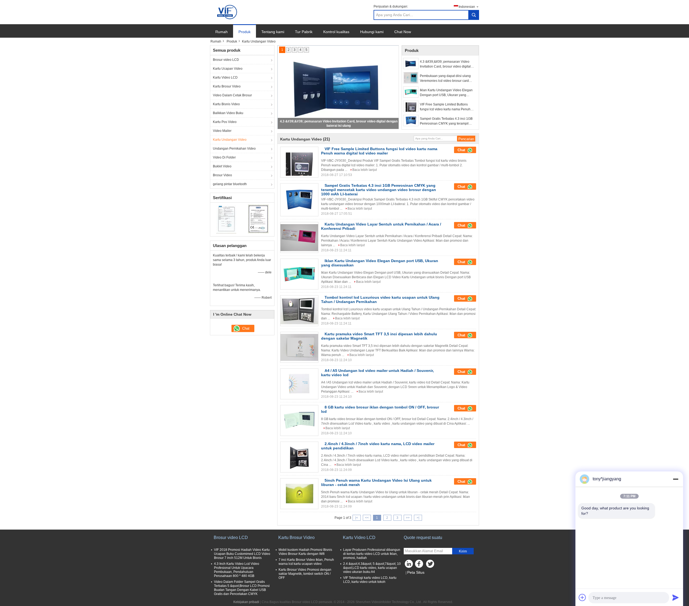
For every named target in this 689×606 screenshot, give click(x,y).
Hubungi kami (372, 32)
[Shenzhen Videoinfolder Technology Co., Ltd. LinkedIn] (409, 565)
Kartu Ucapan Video (227, 69)
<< (367, 518)
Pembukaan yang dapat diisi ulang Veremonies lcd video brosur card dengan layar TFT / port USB (445, 78)
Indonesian (467, 7)
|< (356, 518)
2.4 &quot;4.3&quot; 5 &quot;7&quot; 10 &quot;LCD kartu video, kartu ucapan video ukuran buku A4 (372, 568)
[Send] (675, 597)
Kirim (463, 551)
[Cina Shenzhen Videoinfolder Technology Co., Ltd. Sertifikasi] (226, 219)
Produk (244, 32)
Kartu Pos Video (225, 122)
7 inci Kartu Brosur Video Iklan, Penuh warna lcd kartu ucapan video (306, 562)
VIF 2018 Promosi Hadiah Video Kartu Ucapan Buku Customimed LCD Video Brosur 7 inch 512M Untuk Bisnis (242, 554)
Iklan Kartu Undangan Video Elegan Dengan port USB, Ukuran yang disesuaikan (446, 92)
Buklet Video (222, 166)
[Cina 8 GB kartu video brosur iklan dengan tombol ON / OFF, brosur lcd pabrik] (299, 420)
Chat (462, 150)
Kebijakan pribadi (246, 602)
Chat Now (402, 32)
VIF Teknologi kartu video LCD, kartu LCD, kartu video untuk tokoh (369, 580)
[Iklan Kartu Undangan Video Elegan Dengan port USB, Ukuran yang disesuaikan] (411, 92)
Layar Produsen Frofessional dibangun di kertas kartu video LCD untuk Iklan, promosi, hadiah (371, 554)
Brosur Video (222, 175)
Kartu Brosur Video (227, 86)
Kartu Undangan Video (230, 140)
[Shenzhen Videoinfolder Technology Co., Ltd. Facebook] (419, 565)
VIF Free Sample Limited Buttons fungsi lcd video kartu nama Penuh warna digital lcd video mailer (445, 107)
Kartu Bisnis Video (226, 104)
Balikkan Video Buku (228, 113)
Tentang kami (272, 32)
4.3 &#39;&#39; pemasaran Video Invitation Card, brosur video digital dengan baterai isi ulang (445, 64)
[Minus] (675, 479)
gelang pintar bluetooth (230, 184)
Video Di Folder (224, 157)
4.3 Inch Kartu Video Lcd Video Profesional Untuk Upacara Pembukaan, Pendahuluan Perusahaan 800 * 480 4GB (236, 570)
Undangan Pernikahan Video (234, 148)
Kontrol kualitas (336, 32)
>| (418, 518)
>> (408, 518)
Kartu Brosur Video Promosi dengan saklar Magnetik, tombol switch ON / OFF (305, 574)
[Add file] (582, 597)
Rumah (221, 32)
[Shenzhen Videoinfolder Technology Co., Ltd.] (227, 12)
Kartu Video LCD (225, 77)
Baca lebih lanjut (364, 170)
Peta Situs (415, 572)
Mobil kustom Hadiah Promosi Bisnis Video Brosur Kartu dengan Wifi (305, 552)
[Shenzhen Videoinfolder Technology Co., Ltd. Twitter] (430, 565)
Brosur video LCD (226, 60)
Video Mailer (222, 131)
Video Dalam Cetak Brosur (232, 95)
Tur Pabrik (303, 32)
